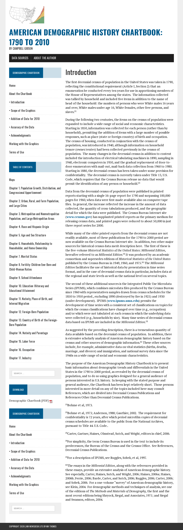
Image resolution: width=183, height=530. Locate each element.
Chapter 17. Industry (20, 358)
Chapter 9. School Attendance (25, 278)
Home (12, 85)
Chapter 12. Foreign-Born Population (29, 312)
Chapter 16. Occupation (21, 350)
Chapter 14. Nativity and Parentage (28, 333)
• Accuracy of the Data (21, 127)
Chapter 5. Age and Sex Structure (27, 235)
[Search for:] (33, 373)
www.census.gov (78, 217)
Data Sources (20, 58)
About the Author (45, 58)
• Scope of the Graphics (22, 110)
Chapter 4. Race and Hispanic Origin (29, 227)
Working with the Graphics (24, 144)
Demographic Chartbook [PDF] (29, 401)
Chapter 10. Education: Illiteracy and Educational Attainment (29, 288)
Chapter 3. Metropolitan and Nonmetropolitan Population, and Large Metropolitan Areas (34, 216)
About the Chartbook (20, 94)
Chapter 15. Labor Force (22, 341)
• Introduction (16, 102)
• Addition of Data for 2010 (24, 119)
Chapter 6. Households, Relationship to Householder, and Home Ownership (30, 245)
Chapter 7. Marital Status (23, 256)
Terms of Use (16, 152)
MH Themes (51, 526)
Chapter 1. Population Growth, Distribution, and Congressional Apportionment (35, 190)
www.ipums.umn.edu (123, 301)
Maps (12, 180)
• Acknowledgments (20, 135)
